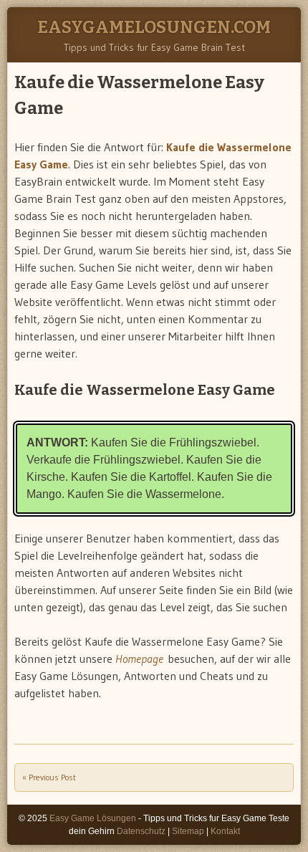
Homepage (139, 658)
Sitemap (188, 831)
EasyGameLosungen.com (154, 27)
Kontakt (225, 831)
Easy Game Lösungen (92, 818)
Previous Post (49, 777)
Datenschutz (141, 831)
